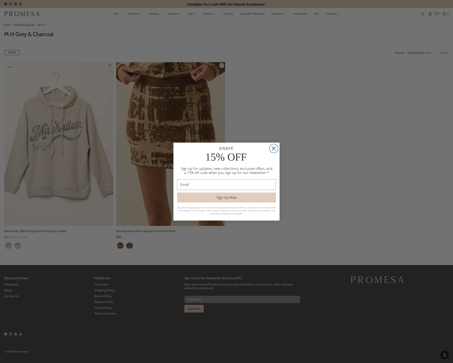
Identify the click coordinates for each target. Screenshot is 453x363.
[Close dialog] (273, 148)
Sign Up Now (226, 197)
